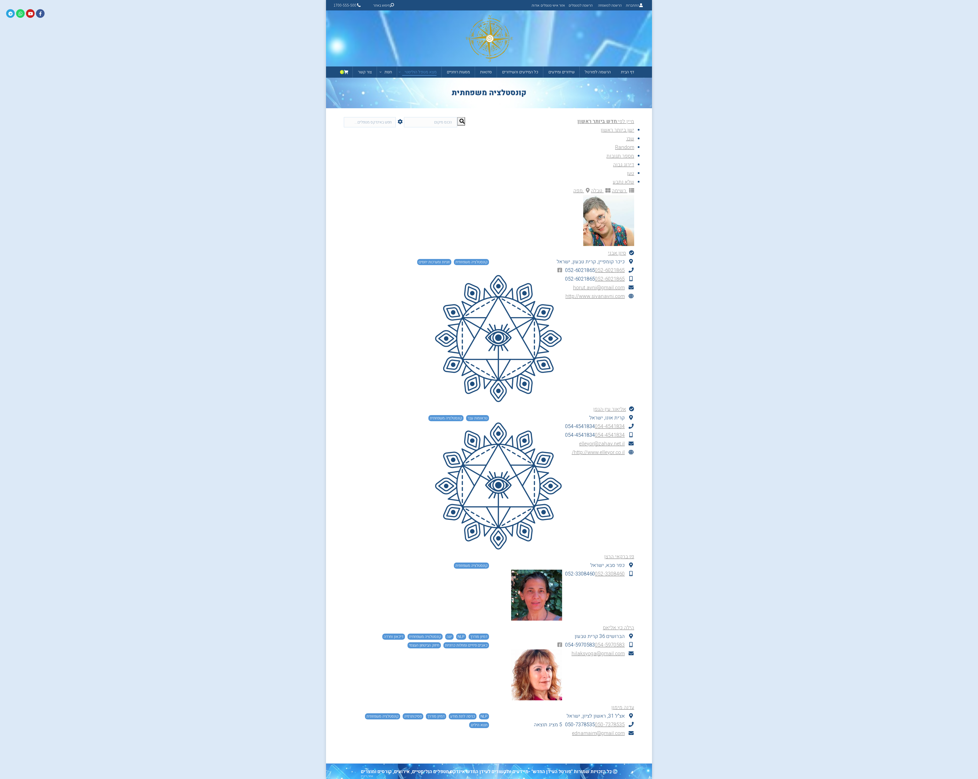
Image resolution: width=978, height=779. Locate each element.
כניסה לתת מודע (462, 716)
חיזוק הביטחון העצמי (424, 645)
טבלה (597, 190)
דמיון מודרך (478, 636)
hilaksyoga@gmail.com (598, 653)
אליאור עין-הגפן (609, 409)
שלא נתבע (623, 182)
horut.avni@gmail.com (599, 287)
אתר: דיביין (367, 776)
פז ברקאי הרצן (619, 556)
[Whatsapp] (20, 13)
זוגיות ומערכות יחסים (434, 262)
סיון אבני (617, 253)
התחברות (632, 5)
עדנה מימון (622, 707)
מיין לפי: (605, 121)
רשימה (619, 190)
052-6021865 (610, 270)
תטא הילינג (479, 725)
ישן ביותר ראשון (617, 130)
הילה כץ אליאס (618, 627)
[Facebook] (40, 13)
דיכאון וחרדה (393, 636)
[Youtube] (30, 13)
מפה (578, 190)
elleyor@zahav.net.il (602, 443)
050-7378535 (610, 724)
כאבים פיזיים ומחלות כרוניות (466, 645)
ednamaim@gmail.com (598, 733)
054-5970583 (610, 645)
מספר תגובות (620, 156)
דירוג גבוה (623, 164)
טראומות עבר (477, 418)
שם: (630, 138)
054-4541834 (610, 426)
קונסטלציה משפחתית (471, 262)
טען (630, 173)
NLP (461, 636)
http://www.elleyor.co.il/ (598, 452)
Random (624, 147)
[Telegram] (10, 13)
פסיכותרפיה (413, 716)
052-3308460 (610, 574)
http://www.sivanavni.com (595, 296)
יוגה (449, 636)
